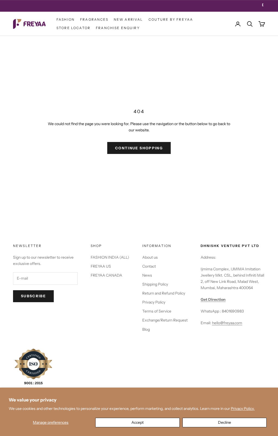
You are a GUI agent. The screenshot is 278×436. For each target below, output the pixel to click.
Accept (137, 422)
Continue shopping (139, 148)
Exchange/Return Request (165, 320)
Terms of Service (156, 311)
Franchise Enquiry (118, 28)
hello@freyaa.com (227, 322)
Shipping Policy (155, 284)
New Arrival (128, 19)
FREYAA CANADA (106, 275)
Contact (149, 266)
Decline (224, 422)
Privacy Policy (153, 302)
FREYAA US (101, 266)
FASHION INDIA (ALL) (110, 257)
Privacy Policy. (243, 408)
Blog (146, 329)
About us (150, 257)
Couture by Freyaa (171, 19)
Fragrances (94, 19)
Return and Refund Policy (163, 293)
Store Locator (73, 28)
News (147, 275)
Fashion (65, 19)
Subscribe (33, 296)
